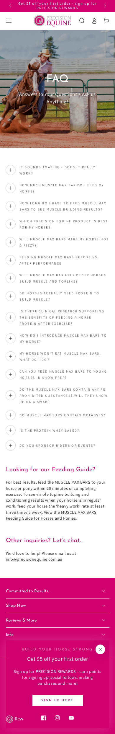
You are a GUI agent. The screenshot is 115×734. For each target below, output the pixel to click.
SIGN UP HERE (57, 700)
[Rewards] (15, 719)
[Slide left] (10, 6)
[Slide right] (104, 6)
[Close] (100, 649)
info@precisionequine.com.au (34, 559)
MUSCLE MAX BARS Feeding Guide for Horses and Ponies (51, 515)
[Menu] (8, 20)
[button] (82, 20)
